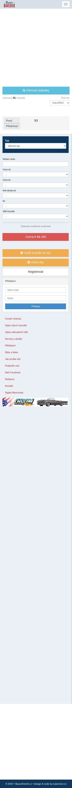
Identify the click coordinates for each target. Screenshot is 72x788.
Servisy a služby (13, 338)
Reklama (9, 379)
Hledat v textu (9, 159)
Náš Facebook (12, 372)
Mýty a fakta (11, 352)
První (9, 120)
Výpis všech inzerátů (16, 325)
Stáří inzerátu (9, 211)
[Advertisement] (36, 46)
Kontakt (9, 386)
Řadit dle (65, 98)
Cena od (7, 169)
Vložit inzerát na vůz (37, 253)
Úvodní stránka (13, 318)
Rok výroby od (9, 190)
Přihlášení (10, 345)
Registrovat (35, 271)
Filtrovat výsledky (37, 90)
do (4, 201)
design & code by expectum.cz (50, 783)
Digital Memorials (14, 392)
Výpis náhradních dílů (16, 332)
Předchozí (12, 126)
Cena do (7, 180)
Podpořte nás (12, 365)
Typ (7, 140)
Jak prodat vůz (13, 359)
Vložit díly (37, 262)
